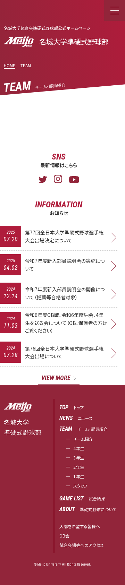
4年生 (78, 448)
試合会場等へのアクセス (81, 545)
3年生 (78, 458)
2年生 (78, 467)
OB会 (64, 536)
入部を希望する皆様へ (79, 526)
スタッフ (80, 486)
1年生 (78, 476)
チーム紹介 (83, 439)
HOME (9, 65)
